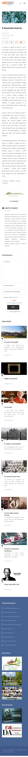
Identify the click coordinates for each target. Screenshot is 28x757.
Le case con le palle (11, 342)
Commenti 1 (5, 38)
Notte (18, 181)
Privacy (14, 300)
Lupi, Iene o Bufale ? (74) (8, 632)
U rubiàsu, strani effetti (12, 444)
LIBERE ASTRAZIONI (10, 379)
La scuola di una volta (12, 477)
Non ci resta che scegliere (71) (9, 645)
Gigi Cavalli (5, 33)
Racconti (5, 181)
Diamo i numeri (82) (8, 628)
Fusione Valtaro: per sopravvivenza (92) (12, 624)
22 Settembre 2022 (8, 420)
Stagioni (5, 183)
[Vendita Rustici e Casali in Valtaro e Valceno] (12, 664)
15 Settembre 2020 (8, 489)
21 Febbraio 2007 (8, 383)
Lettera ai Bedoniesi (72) (8, 637)
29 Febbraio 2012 (8, 355)
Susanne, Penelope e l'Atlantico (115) (11, 608)
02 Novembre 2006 (8, 35)
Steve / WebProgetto (8, 752)
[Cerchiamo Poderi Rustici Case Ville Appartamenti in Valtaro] (14, 194)
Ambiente (12, 181)
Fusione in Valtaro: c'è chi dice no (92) (11, 616)
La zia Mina (8, 407)
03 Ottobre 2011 (7, 561)
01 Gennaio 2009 (8, 453)
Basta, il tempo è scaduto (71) (9, 641)
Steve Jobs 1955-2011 (11, 584)
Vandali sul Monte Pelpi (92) (9, 620)
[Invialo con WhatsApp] (16, 42)
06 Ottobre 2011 (7, 589)
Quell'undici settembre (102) (9, 612)
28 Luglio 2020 (7, 525)
